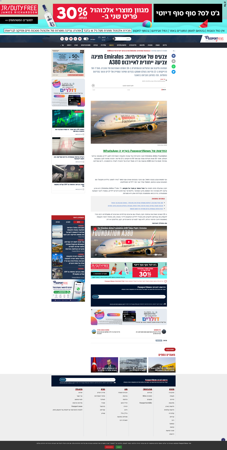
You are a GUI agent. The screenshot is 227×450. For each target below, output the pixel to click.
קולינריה (103, 45)
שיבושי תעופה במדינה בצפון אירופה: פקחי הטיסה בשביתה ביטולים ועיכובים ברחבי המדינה (135, 206)
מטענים (149, 399)
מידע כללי (78, 389)
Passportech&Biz (146, 403)
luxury (172, 424)
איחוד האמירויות (99, 396)
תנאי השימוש (121, 304)
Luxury (111, 45)
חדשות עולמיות (121, 45)
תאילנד (102, 399)
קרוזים (96, 45)
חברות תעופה (122, 393)
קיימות (172, 427)
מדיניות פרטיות (77, 403)
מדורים (171, 389)
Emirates (159, 340)
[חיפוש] (113, 39)
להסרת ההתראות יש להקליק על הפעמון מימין (67, 410)
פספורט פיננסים (85, 45)
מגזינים (149, 393)
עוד (62, 45)
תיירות (165, 45)
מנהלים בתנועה (122, 417)
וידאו (125, 410)
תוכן (126, 389)
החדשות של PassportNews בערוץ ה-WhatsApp (135, 151)
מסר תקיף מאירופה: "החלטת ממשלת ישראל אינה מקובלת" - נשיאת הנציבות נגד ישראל (137, 203)
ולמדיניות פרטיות (114, 304)
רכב (173, 420)
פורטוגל (102, 406)
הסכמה (119, 447)
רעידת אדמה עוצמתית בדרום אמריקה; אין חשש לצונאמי (146, 209)
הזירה (125, 406)
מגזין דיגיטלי (147, 389)
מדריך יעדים (101, 393)
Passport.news (77, 406)
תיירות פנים (132, 45)
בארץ (76, 45)
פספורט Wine (147, 396)
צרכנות (125, 396)
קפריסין (102, 410)
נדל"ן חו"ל (124, 413)
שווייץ (103, 413)
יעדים (103, 389)
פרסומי (125, 399)
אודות (80, 393)
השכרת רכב (123, 420)
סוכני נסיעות (170, 431)
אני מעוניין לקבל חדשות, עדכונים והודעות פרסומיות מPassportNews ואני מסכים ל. (137, 304)
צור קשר (79, 396)
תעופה (158, 45)
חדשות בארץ (170, 406)
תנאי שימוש (78, 399)
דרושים (69, 45)
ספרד (103, 403)
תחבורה (150, 45)
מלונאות (142, 45)
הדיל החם (124, 403)
